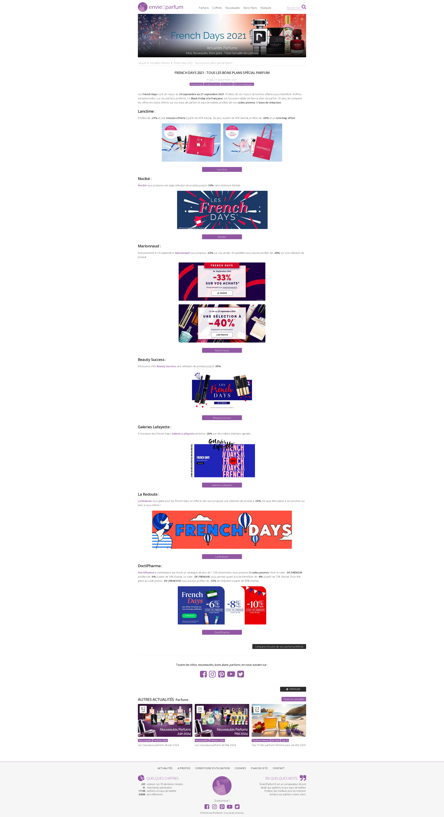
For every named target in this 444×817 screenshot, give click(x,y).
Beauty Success (222, 417)
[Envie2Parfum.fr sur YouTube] (231, 674)
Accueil (142, 63)
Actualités (165, 768)
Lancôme (222, 169)
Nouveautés (232, 8)
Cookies (240, 768)
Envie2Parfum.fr (160, 7)
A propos (184, 768)
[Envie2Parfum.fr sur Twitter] (240, 674)
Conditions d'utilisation (212, 768)
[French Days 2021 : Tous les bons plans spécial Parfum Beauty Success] (222, 410)
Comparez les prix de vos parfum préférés (279, 646)
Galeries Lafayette (222, 485)
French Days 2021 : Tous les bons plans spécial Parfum (203, 63)
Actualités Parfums (160, 63)
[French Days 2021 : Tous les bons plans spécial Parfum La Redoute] (222, 549)
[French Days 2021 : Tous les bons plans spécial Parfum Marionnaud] (222, 301)
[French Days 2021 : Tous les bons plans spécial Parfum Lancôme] (191, 162)
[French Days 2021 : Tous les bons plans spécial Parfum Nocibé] (222, 229)
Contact (279, 768)
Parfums (204, 8)
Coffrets (217, 8)
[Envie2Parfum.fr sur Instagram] (212, 674)
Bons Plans (250, 8)
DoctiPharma (222, 632)
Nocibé (222, 237)
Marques (265, 8)
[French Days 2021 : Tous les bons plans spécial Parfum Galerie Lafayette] (222, 478)
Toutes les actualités (293, 699)
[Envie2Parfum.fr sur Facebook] (203, 674)
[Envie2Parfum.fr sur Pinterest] (221, 674)
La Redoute (221, 556)
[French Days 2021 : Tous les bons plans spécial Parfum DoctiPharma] (222, 625)
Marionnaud (222, 350)
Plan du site (259, 768)
